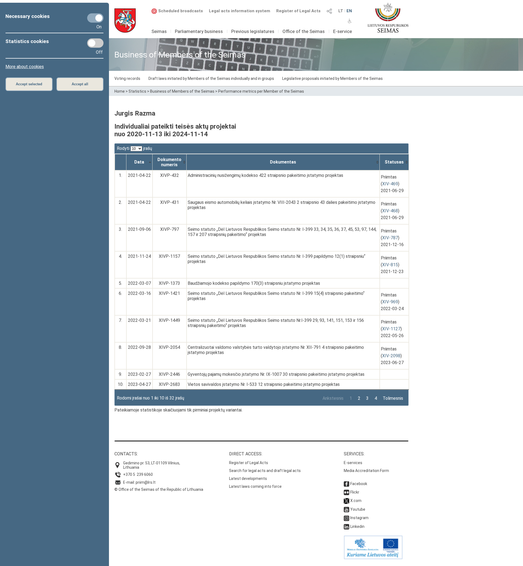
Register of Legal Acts (298, 10)
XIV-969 (390, 301)
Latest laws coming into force (255, 486)
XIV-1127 (391, 328)
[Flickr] (346, 492)
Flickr (354, 492)
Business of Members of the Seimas (182, 91)
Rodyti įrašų (134, 148)
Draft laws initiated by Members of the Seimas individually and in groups (211, 78)
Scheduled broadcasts (180, 10)
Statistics (137, 91)
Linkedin (357, 526)
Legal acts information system (239, 10)
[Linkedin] (346, 526)
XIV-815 (390, 264)
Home (119, 91)
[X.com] (346, 500)
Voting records (127, 78)
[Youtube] (346, 509)
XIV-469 (390, 183)
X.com (355, 500)
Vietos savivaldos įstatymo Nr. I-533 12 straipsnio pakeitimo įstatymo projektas (264, 384)
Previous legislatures (252, 31)
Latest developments (248, 478)
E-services (353, 463)
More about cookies (24, 66)
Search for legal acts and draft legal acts (265, 470)
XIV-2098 (391, 355)
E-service (342, 31)
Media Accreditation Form (366, 470)
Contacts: (126, 453)
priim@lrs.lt (146, 482)
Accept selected (29, 84)
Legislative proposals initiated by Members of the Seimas (332, 78)
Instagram (359, 518)
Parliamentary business (199, 31)
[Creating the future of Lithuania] (373, 558)
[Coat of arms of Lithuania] (125, 20)
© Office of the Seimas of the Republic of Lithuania (158, 489)
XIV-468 (390, 210)
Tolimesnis (393, 398)
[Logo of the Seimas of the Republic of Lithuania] (388, 18)
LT (340, 10)
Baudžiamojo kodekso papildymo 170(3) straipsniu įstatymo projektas (254, 283)
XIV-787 (390, 237)
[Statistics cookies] (95, 43)
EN (349, 10)
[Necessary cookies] (95, 18)
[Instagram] (346, 518)
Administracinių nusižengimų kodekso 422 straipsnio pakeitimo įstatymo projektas (265, 175)
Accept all (80, 84)
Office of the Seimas (303, 31)
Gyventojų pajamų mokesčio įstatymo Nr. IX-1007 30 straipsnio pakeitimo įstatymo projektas (276, 374)
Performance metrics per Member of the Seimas (261, 91)
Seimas (159, 31)
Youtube (357, 509)
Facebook (358, 484)
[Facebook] (346, 484)
